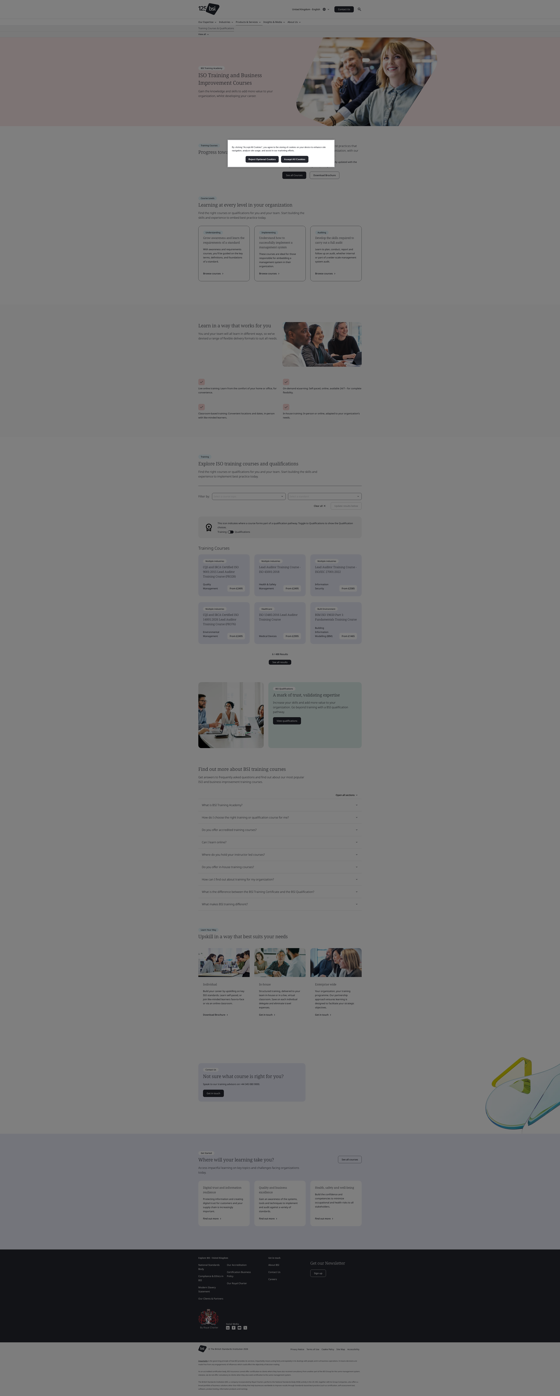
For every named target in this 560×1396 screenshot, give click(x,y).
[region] (281, 153)
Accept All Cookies (294, 159)
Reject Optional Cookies (262, 159)
